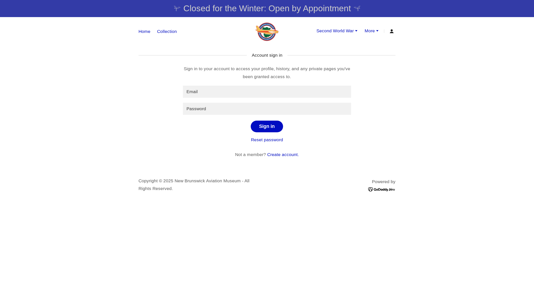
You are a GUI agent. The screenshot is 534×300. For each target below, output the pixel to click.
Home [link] (144, 31)
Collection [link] (167, 31)
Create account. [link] (283, 154)
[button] (337, 31)
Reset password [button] (267, 139)
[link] (267, 30)
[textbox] (267, 92)
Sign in (267, 126)
